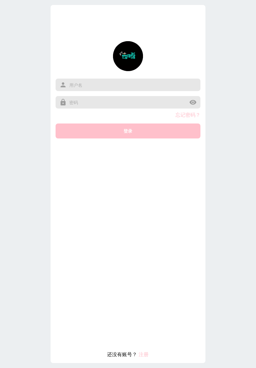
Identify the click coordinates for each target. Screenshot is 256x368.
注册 (144, 354)
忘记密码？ (187, 115)
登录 (128, 130)
